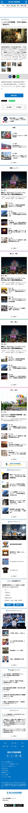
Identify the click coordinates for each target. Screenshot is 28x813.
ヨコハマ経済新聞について (7, 761)
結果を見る (19, 604)
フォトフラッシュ (5, 19)
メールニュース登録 (6, 776)
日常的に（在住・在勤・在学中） (14, 600)
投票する (9, 604)
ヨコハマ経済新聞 (14, 2)
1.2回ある (7, 592)
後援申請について (6, 772)
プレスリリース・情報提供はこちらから (10, 764)
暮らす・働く (24, 5)
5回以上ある (8, 597)
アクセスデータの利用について (8, 766)
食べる (8, 5)
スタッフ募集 (5, 774)
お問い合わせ (5, 768)
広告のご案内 (5, 770)
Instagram (16, 756)
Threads (20, 756)
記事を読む (14, 95)
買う (18, 5)
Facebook (7, 756)
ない (6, 589)
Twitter (12, 756)
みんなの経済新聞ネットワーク (14, 793)
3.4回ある (7, 595)
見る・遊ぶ (13, 5)
